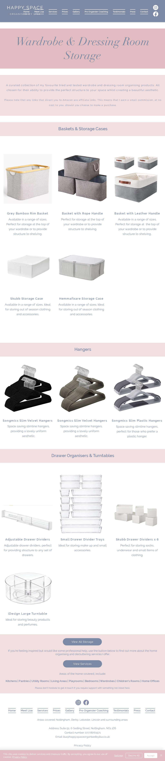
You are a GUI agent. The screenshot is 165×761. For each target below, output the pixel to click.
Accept (151, 755)
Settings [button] (118, 755)
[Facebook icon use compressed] (86, 702)
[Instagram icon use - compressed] (78, 702)
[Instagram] (155, 7)
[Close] (161, 755)
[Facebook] (155, 14)
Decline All (134, 755)
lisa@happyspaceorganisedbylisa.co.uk (86, 736)
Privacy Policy (19, 757)
